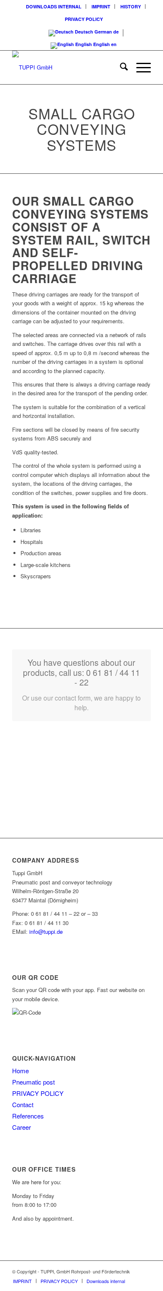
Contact (22, 1104)
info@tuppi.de (46, 931)
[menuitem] (54, 6)
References (28, 1115)
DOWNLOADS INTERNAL (54, 6)
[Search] (120, 67)
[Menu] (139, 67)
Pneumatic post (33, 1081)
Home (20, 1070)
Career (21, 1127)
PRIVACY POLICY (84, 19)
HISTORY (130, 6)
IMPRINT (101, 6)
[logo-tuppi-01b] (67, 67)
